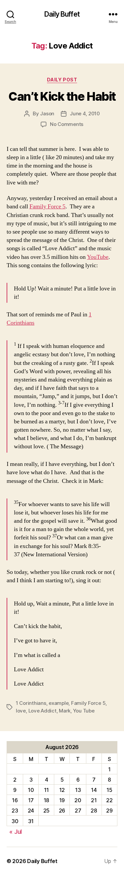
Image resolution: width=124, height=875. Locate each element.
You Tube (84, 711)
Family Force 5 (47, 206)
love (21, 711)
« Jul (15, 831)
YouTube (97, 257)
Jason (47, 113)
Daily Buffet (62, 14)
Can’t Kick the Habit (61, 96)
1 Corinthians (31, 703)
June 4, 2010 (85, 113)
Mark (64, 711)
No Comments (66, 124)
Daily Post (62, 79)
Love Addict (42, 711)
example (58, 703)
